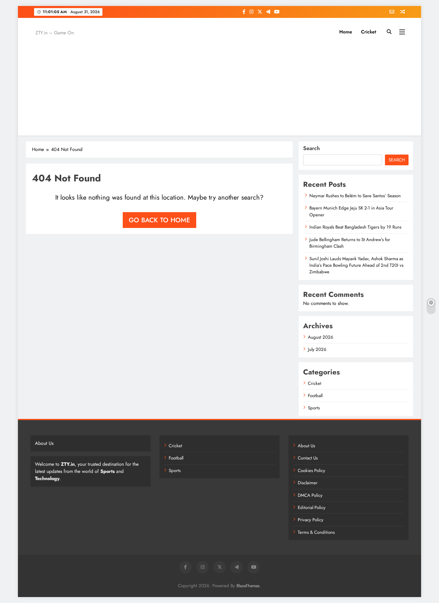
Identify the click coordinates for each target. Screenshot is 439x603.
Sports (314, 408)
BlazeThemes (248, 586)
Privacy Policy (310, 519)
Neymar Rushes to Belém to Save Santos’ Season (355, 195)
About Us (306, 445)
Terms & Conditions (316, 532)
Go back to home (159, 220)
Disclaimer (307, 482)
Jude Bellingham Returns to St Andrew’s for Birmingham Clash (349, 242)
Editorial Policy (312, 507)
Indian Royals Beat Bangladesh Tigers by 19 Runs (355, 227)
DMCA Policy (310, 495)
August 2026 (320, 337)
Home (345, 31)
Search (311, 148)
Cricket (368, 31)
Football (315, 395)
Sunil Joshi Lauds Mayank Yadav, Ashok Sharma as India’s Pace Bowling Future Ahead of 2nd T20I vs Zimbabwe (356, 265)
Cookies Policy (311, 470)
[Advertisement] (219, 86)
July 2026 (317, 349)
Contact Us (308, 458)
